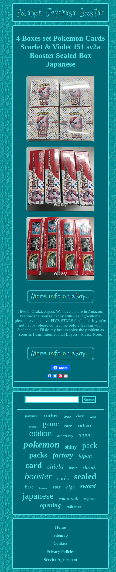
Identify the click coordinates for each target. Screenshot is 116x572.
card (33, 465)
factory (63, 455)
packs (38, 455)
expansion (90, 499)
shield (55, 466)
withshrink (68, 498)
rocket (51, 415)
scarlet (33, 426)
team (67, 416)
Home (60, 527)
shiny (71, 447)
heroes (43, 488)
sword (88, 486)
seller (84, 426)
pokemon (41, 444)
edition (40, 433)
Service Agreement (60, 559)
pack (89, 445)
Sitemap (60, 535)
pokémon (32, 416)
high (70, 487)
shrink (89, 467)
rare (68, 426)
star (57, 487)
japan (85, 456)
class (80, 416)
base (29, 487)
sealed (85, 476)
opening (50, 505)
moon (85, 434)
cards (63, 478)
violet (93, 416)
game (51, 424)
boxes (73, 468)
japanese (38, 496)
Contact (60, 543)
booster (38, 476)
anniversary (65, 436)
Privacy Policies (60, 551)
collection (73, 507)
